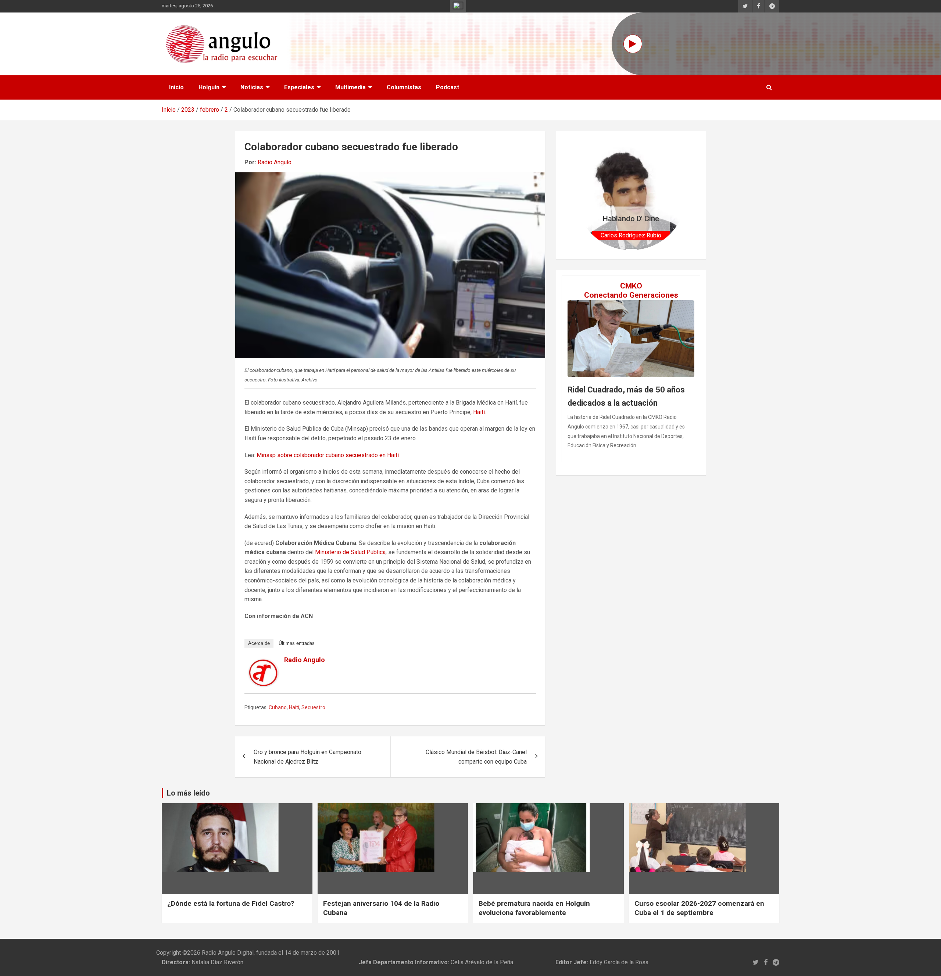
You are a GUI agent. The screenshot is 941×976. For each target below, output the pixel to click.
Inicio (176, 87)
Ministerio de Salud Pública (350, 552)
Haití (479, 412)
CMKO (631, 285)
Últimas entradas (297, 643)
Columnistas (404, 87)
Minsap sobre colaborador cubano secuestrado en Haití (328, 455)
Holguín (208, 87)
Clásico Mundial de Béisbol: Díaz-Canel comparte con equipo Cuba (476, 757)
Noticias (251, 87)
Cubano (278, 707)
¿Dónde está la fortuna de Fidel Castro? (230, 903)
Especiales (299, 87)
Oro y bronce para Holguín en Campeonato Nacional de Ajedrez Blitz (307, 757)
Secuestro (313, 707)
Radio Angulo (274, 162)
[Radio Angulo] (263, 663)
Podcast (447, 87)
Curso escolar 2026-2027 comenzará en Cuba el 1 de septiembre (699, 908)
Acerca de (259, 643)
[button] (584, 195)
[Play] (632, 44)
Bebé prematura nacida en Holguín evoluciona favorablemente (534, 908)
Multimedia (350, 87)
